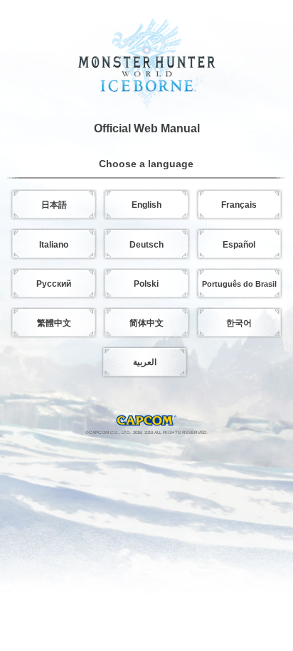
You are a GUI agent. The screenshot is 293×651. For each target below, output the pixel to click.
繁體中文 (54, 323)
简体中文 (146, 323)
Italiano (53, 245)
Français (239, 205)
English (146, 205)
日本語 (54, 205)
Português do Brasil (239, 284)
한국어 (239, 323)
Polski (146, 284)
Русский (53, 284)
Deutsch (146, 245)
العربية (144, 362)
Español (239, 245)
